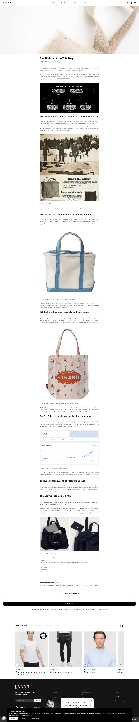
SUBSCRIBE (69, 604)
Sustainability (56, 695)
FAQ (83, 695)
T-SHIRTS (74, 2)
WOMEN (63, 2)
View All (17, 629)
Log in (115, 690)
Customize (23, 718)
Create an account (119, 692)
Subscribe (37, 700)
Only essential (35, 718)
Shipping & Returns (87, 690)
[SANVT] (8, 3)
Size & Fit (55, 692)
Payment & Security (87, 692)
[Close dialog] (91, 698)
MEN (53, 2)
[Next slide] (122, 626)
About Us (55, 690)
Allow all (13, 718)
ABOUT (85, 2)
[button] (123, 3)
